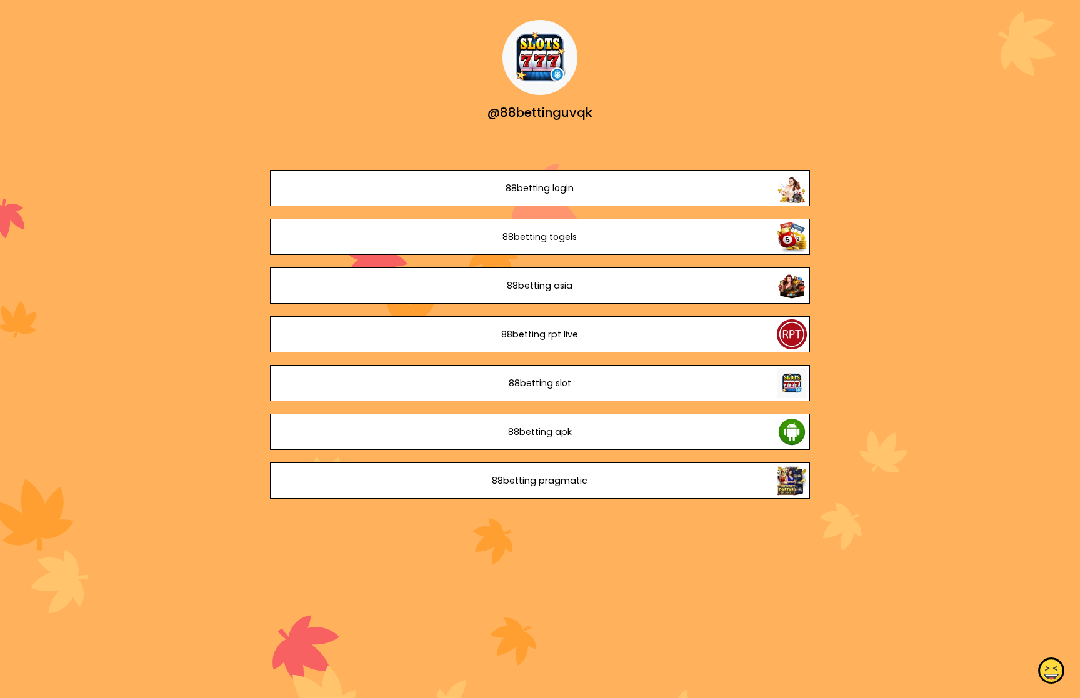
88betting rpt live (539, 334)
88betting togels (539, 237)
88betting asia (539, 285)
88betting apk (540, 432)
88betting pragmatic (540, 480)
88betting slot (540, 383)
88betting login (540, 188)
